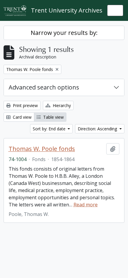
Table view (53, 117)
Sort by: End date (50, 129)
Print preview (25, 105)
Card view (22, 117)
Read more (86, 204)
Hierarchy (61, 105)
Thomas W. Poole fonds (42, 148)
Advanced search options (44, 87)
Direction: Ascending (98, 129)
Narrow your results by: (64, 33)
